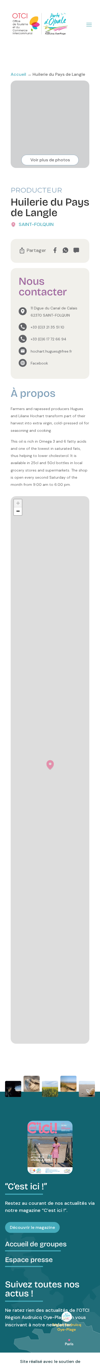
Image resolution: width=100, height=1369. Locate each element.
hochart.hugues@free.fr (51, 351)
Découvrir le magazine (32, 1227)
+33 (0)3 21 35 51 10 (47, 327)
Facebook (39, 363)
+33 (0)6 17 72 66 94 (48, 339)
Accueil (18, 74)
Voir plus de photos (50, 160)
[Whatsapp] (65, 250)
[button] (50, 764)
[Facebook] (54, 250)
